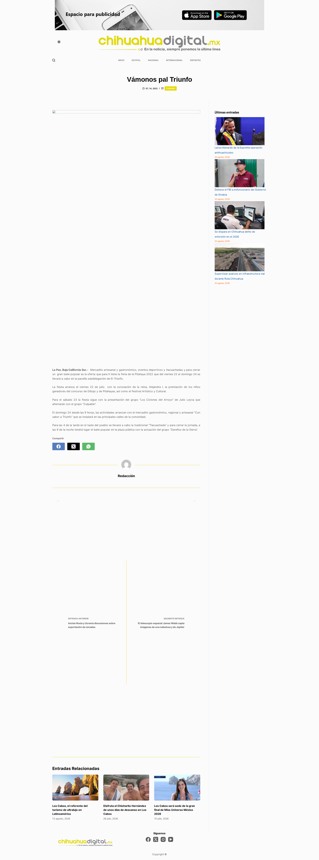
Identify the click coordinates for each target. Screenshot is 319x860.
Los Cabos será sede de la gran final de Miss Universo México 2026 (174, 809)
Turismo (170, 88)
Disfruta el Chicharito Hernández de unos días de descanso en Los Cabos (124, 809)
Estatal (136, 60)
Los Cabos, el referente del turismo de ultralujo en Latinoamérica (70, 809)
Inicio (121, 60)
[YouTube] (170, 839)
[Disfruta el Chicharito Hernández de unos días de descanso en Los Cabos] (126, 788)
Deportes (195, 60)
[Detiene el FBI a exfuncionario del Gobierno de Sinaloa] (240, 173)
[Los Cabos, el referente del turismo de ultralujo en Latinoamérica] (75, 788)
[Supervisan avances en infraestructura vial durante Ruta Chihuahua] (240, 257)
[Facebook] (58, 446)
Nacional (153, 60)
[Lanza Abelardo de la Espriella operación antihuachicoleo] (240, 131)
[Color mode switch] (59, 42)
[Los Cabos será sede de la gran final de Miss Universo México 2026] (177, 788)
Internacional (174, 60)
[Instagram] (163, 839)
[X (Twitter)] (73, 446)
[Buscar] (53, 60)
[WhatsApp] (88, 446)
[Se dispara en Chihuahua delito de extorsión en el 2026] (240, 215)
